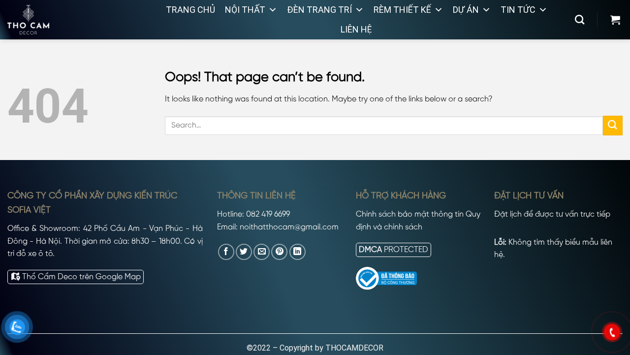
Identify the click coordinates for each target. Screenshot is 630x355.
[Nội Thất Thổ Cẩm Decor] (66, 19)
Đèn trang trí (319, 9)
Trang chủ (190, 9)
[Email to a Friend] (261, 252)
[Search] (579, 19)
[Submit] (613, 125)
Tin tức (518, 9)
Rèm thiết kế (402, 9)
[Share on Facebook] (226, 252)
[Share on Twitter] (244, 252)
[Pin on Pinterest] (279, 252)
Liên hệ (356, 29)
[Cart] (615, 20)
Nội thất (245, 9)
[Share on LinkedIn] (297, 252)
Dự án (466, 9)
